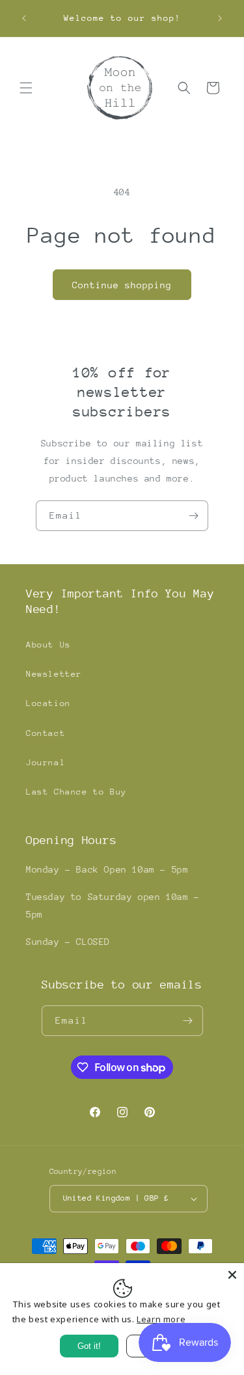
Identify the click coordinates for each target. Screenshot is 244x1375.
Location (48, 703)
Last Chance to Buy (76, 791)
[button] (26, 88)
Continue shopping (122, 285)
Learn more (161, 1319)
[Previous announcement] (24, 18)
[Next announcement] (220, 18)
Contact (45, 733)
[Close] (232, 1274)
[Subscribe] (193, 515)
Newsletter (54, 674)
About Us (48, 644)
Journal (45, 762)
